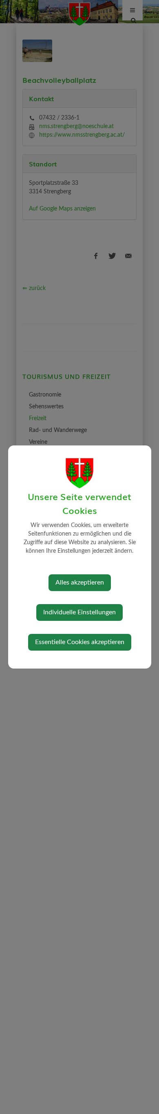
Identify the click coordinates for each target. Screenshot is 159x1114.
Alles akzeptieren (79, 582)
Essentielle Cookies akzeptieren (79, 642)
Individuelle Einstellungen (79, 612)
